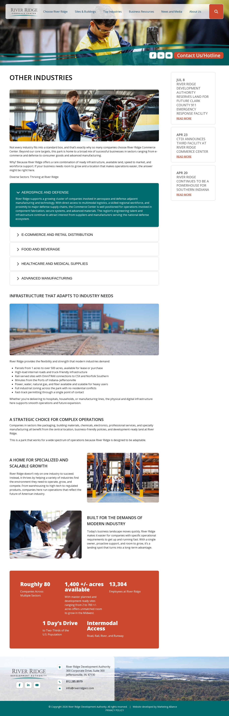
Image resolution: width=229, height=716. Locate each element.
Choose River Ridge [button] (55, 11)
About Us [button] (195, 11)
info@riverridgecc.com (80, 688)
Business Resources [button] (142, 11)
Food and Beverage (40, 249)
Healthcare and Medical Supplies (54, 264)
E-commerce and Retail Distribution (57, 234)
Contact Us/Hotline (198, 55)
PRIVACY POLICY (114, 710)
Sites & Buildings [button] (86, 11)
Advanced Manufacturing (46, 278)
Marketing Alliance (167, 706)
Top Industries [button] (112, 11)
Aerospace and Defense (45, 192)
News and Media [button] (172, 11)
